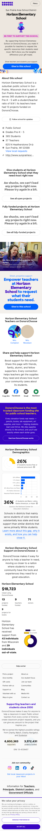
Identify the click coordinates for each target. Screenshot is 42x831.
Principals (8, 789)
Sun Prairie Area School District (21, 10)
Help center (21, 666)
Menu (35, 3)
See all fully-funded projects (21, 232)
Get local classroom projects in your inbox (21, 775)
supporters (11, 742)
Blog (23, 689)
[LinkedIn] (17, 768)
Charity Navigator (30, 732)
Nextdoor (36, 396)
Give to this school (21, 66)
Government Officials (21, 792)
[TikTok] (32, 768)
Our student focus (28, 678)
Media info (25, 693)
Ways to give (7, 697)
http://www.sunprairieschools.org (20, 155)
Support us (7, 689)
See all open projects (21, 198)
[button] (6, 392)
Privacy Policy (15, 815)
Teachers (29, 786)
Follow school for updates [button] (22, 119)
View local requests (16, 151)
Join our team (26, 682)
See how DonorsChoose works (21, 438)
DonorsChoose (7, 4)
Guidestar (23, 735)
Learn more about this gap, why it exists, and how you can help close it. (21, 534)
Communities (26, 686)
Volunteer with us (9, 693)
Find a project (8, 674)
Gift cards (6, 682)
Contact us (25, 697)
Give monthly (7, 678)
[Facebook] (24, 768)
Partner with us (8, 686)
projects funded (30, 742)
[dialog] (21, 814)
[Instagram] (9, 768)
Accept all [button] (21, 827)
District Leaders (25, 789)
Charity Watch (15, 732)
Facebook (16, 396)
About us (24, 674)
